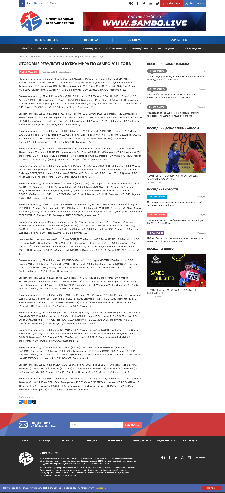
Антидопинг (140, 48)
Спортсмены (114, 48)
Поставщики (192, 48)
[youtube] (150, 3)
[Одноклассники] (25, 402)
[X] (34, 402)
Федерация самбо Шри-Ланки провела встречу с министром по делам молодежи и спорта (173, 114)
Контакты (200, 458)
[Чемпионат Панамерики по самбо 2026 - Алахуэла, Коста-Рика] (176, 153)
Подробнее (100, 488)
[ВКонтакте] (21, 402)
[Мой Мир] (30, 402)
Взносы (38, 3)
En (28, 3)
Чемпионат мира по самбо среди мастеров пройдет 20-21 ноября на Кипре (175, 221)
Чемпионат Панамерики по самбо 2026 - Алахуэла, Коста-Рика (173, 177)
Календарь (90, 48)
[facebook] (137, 3)
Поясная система (46, 40)
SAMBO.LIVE (134, 40)
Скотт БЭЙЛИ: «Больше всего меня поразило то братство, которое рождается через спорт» (173, 96)
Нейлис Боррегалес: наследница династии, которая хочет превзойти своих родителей (175, 240)
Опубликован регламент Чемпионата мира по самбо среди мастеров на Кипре (175, 203)
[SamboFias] (26, 459)
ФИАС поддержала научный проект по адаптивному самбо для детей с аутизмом (175, 78)
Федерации (45, 48)
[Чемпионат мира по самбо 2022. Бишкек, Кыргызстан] (176, 270)
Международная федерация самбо (60, 21)
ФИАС (25, 48)
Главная (23, 57)
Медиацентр (166, 48)
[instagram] (157, 3)
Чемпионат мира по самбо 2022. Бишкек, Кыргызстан (173, 291)
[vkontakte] (130, 3)
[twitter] (144, 3)
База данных (179, 40)
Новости (68, 48)
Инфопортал (90, 40)
